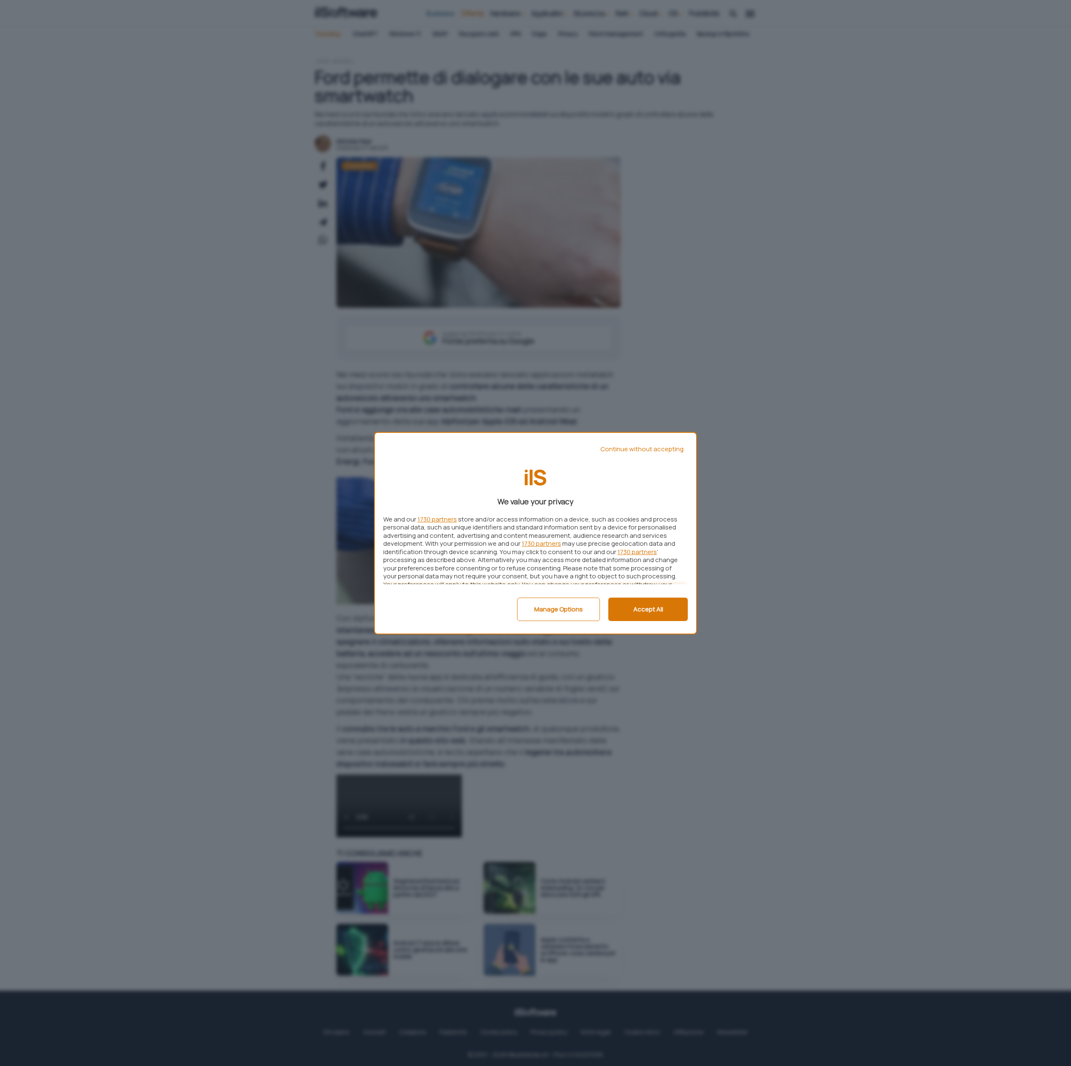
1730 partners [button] (437, 519)
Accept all (648, 609)
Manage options (558, 609)
